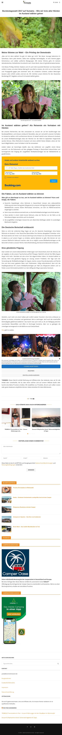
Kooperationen (6, 678)
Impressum (5, 687)
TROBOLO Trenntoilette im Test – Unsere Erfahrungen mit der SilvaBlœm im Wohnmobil (28, 713)
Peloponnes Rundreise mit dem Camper (24, 507)
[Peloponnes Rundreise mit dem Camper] (6, 509)
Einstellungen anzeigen (31, 375)
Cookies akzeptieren (31, 366)
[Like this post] (28, 398)
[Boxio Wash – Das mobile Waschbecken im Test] (6, 529)
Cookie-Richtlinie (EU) (8, 683)
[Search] (59, 2)
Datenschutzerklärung (8, 692)
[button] (59, 358)
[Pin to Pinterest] (31, 398)
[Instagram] (55, 2)
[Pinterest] (34, 727)
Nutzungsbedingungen (9, 465)
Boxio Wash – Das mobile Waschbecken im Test (26, 526)
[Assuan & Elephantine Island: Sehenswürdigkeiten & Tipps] (46, 417)
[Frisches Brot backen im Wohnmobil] (6, 490)
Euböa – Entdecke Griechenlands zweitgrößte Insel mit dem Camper (32, 497)
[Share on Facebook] (30, 398)
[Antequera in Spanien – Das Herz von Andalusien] (6, 519)
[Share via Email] (33, 398)
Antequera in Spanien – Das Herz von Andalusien (27, 517)
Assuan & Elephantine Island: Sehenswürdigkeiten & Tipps (19, 717)
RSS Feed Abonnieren (9, 708)
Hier (3, 330)
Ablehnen (31, 370)
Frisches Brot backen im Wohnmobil (23, 487)
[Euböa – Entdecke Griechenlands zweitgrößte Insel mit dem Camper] (6, 500)
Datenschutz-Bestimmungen (44, 463)
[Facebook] (53, 2)
